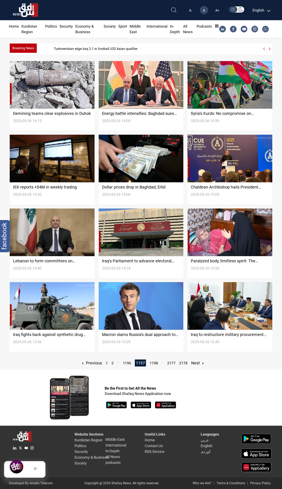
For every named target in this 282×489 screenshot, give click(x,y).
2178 (183, 363)
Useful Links (155, 434)
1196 (127, 363)
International (157, 26)
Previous (93, 363)
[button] (263, 48)
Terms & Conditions (231, 483)
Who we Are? (202, 483)
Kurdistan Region (88, 440)
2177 (171, 363)
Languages (210, 434)
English (206, 446)
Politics (51, 26)
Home (14, 26)
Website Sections (89, 434)
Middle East (115, 439)
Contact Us (154, 446)
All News (112, 457)
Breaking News (23, 48)
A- (190, 10)
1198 (154, 363)
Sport (122, 26)
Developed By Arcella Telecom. (31, 483)
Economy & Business (92, 457)
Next (196, 363)
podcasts (204, 26)
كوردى (206, 451)
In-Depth (112, 451)
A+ (217, 10)
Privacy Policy (260, 483)
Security (66, 26)
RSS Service (155, 451)
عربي (205, 440)
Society (110, 26)
